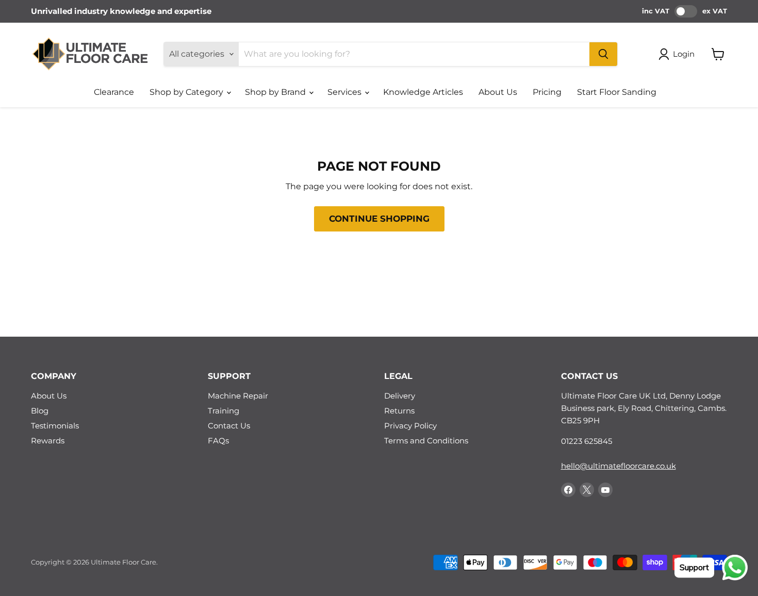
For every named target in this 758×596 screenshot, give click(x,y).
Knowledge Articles (423, 92)
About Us (498, 92)
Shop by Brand (276, 92)
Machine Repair (238, 396)
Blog (39, 411)
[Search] (603, 54)
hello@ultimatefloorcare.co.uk (618, 466)
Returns (399, 411)
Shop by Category (187, 92)
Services (345, 92)
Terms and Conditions (426, 440)
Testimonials (55, 426)
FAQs (218, 440)
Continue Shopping (379, 218)
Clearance (114, 92)
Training (223, 411)
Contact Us (229, 426)
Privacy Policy (410, 426)
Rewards (47, 440)
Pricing (547, 92)
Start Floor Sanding (616, 92)
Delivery (399, 396)
